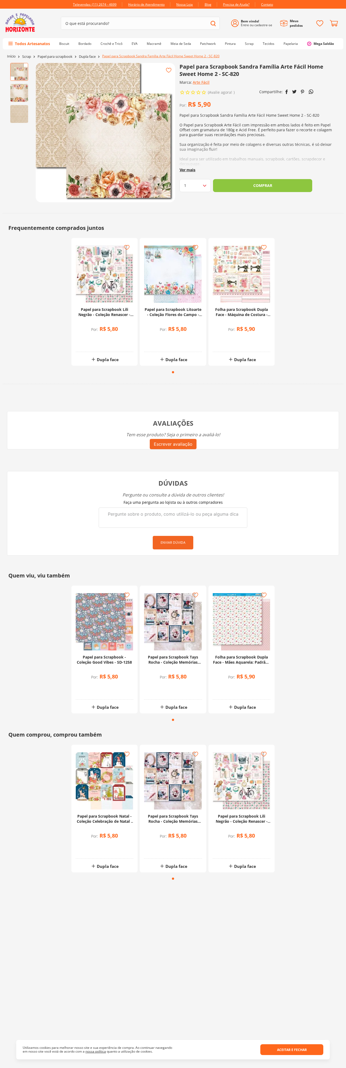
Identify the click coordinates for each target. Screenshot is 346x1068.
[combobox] (140, 23)
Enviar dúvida (173, 542)
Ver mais (187, 169)
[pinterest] (302, 92)
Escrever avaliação (173, 444)
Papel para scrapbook (55, 57)
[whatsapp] (311, 91)
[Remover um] (91, 342)
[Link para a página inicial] (11, 56)
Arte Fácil (201, 82)
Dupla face (87, 57)
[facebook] (286, 92)
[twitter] (294, 91)
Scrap (26, 57)
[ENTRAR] (254, 23)
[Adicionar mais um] (91, 339)
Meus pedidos (296, 23)
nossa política (95, 1051)
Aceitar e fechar (292, 1049)
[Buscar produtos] (213, 23)
